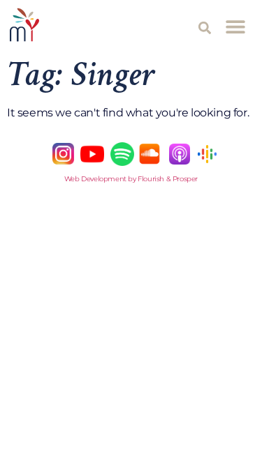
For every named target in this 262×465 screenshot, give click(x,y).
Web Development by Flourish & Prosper (131, 178)
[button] (205, 27)
